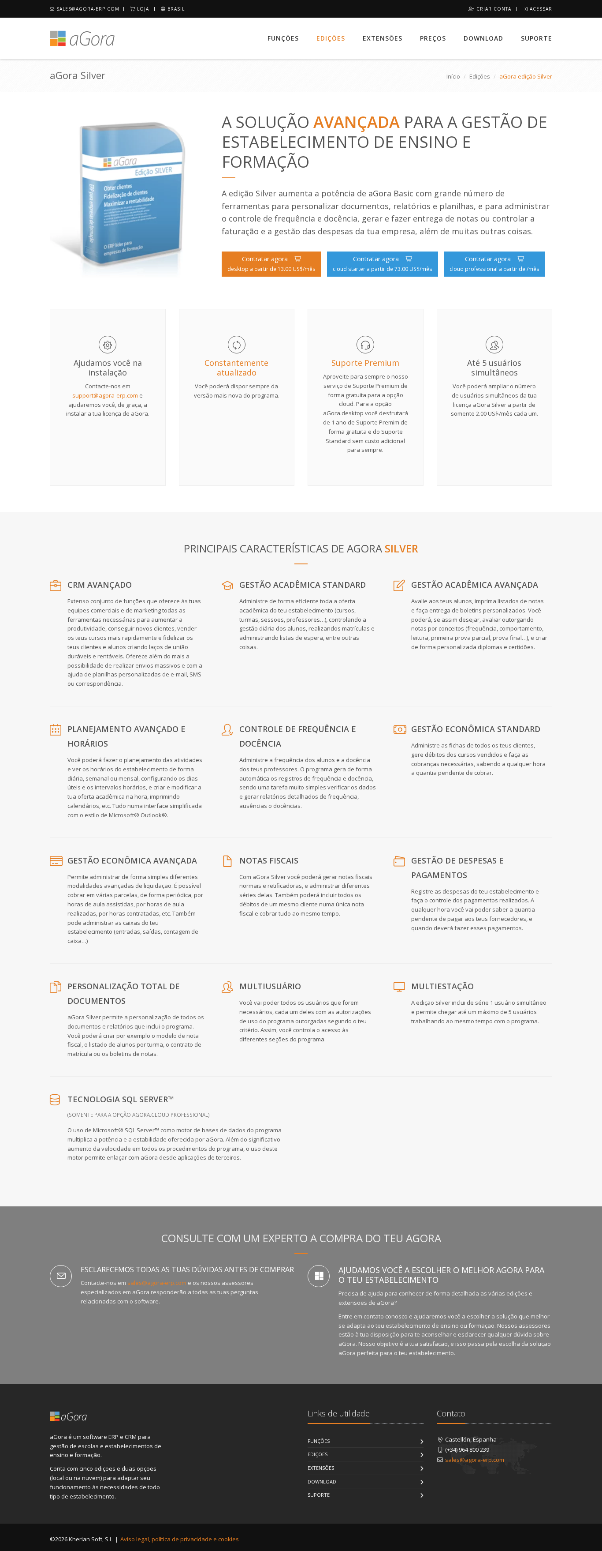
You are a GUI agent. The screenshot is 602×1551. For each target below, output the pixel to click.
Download (483, 38)
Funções (283, 38)
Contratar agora (271, 263)
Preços (433, 38)
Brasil (175, 9)
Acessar (540, 9)
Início (453, 76)
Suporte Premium (365, 362)
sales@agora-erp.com (87, 9)
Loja (142, 9)
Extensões (382, 38)
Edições (330, 38)
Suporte (536, 38)
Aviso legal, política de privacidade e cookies (179, 1539)
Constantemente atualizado (236, 367)
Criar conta (493, 9)
